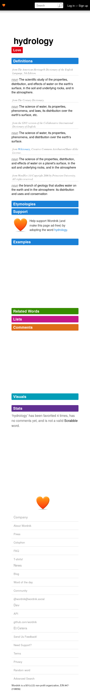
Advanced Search (24, 678)
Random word (22, 670)
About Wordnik (22, 526)
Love (17, 50)
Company (21, 517)
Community (20, 591)
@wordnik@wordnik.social (29, 599)
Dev (16, 605)
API (16, 614)
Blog (16, 574)
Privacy (18, 662)
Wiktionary (24, 149)
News (18, 565)
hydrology (60, 229)
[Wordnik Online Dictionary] (3, 5)
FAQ (16, 551)
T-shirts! (18, 559)
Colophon (19, 542)
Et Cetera (20, 628)
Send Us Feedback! (25, 637)
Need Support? (23, 645)
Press (17, 534)
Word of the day (23, 582)
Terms (17, 653)
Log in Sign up (77, 6)
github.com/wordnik (25, 622)
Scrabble (71, 420)
